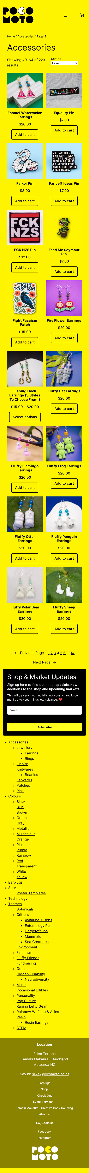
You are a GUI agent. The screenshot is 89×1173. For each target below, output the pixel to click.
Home (11, 36)
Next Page (44, 662)
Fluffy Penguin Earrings (64, 539)
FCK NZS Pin (25, 250)
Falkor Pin (25, 183)
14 (73, 653)
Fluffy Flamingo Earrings (24, 468)
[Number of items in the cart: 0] (82, 15)
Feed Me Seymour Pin (64, 252)
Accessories (26, 36)
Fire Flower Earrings (64, 320)
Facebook (44, 1131)
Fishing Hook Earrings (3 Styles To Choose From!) (24, 395)
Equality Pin (64, 113)
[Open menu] (65, 15)
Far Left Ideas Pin (64, 183)
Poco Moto (46, 15)
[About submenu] (49, 1114)
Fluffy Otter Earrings (25, 539)
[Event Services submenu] (55, 1102)
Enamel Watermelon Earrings (24, 115)
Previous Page (29, 653)
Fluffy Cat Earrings (64, 391)
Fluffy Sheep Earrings (64, 609)
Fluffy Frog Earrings (64, 466)
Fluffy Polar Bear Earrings (25, 609)
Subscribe (45, 727)
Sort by (56, 58)
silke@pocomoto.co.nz (50, 1074)
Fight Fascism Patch (25, 322)
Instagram (44, 1137)
